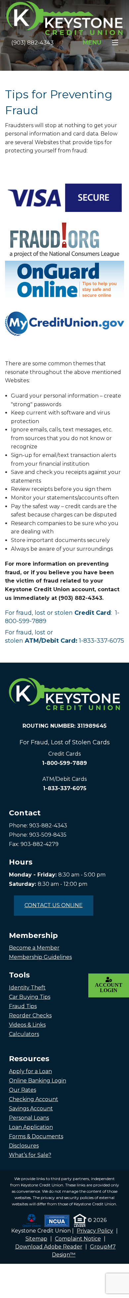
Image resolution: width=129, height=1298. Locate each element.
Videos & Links (27, 1025)
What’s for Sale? (30, 1155)
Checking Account (33, 1099)
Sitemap (36, 1239)
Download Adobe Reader (48, 1247)
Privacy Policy (95, 1231)
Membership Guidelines (40, 957)
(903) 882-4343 (32, 42)
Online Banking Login (37, 1080)
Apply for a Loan (30, 1071)
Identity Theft (27, 987)
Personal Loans (29, 1118)
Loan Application (31, 1127)
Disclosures (24, 1146)
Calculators (24, 1034)
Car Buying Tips (29, 997)
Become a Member (34, 948)
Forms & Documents (36, 1136)
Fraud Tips (23, 1006)
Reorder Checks (30, 1015)
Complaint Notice (78, 1239)
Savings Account (31, 1108)
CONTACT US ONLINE (53, 905)
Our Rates (22, 1090)
